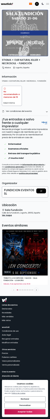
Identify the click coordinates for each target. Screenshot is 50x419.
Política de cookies (18, 393)
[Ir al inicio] (4, 300)
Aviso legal (6, 335)
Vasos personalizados (11, 361)
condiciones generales (14, 167)
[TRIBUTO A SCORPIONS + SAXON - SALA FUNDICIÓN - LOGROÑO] (25, 252)
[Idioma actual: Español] (31, 4)
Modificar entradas (10, 342)
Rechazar (25, 399)
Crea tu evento (8, 372)
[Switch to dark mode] (42, 3)
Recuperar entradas (10, 339)
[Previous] (14, 290)
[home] (7, 4)
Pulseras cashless (9, 357)
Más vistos (6, 320)
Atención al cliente (10, 376)
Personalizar (25, 405)
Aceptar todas (25, 411)
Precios (5, 353)
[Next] (36, 290)
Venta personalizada (10, 365)
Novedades (6, 312)
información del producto (33, 165)
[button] (41, 190)
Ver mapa (7, 215)
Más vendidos (7, 316)
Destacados (7, 309)
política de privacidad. (28, 173)
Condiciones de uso (10, 331)
